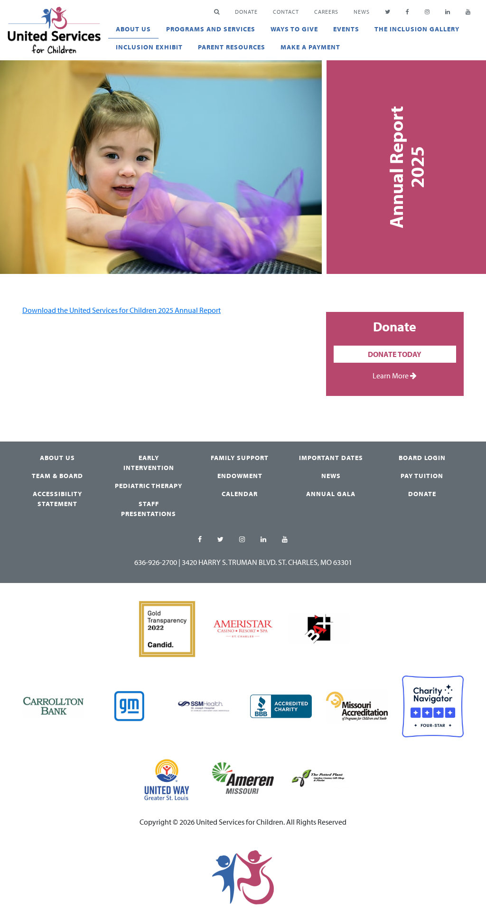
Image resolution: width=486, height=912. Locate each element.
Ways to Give (294, 29)
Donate (422, 493)
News (362, 11)
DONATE (246, 11)
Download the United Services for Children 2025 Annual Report (121, 310)
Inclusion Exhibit (149, 47)
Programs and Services (210, 29)
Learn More (391, 375)
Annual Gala (330, 493)
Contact (286, 11)
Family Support (240, 457)
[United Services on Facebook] (200, 540)
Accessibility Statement (57, 498)
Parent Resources (231, 47)
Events (346, 29)
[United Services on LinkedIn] (263, 540)
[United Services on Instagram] (242, 540)
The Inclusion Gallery (416, 29)
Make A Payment (310, 47)
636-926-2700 (155, 562)
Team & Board (57, 475)
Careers (326, 11)
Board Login (422, 457)
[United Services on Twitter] (221, 540)
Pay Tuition (422, 475)
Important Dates (331, 457)
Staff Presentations (148, 508)
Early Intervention (148, 462)
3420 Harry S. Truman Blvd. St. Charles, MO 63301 (267, 562)
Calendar (240, 493)
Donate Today (394, 354)
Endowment (239, 475)
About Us (133, 29)
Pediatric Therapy (148, 485)
